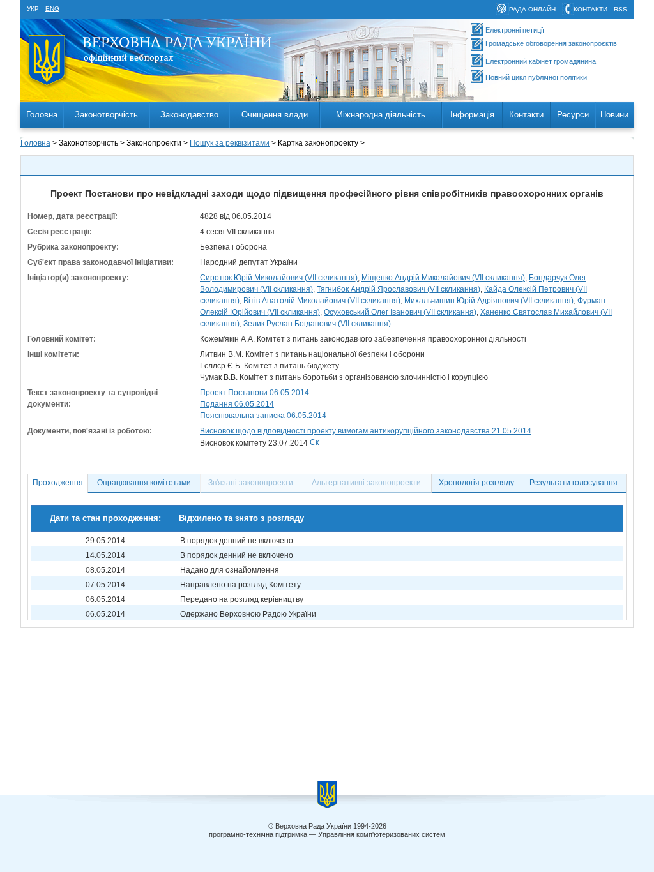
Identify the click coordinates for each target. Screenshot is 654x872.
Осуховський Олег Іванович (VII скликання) (400, 312)
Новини (614, 114)
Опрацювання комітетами (144, 482)
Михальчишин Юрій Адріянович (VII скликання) (489, 300)
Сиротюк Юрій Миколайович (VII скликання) (279, 277)
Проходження (58, 482)
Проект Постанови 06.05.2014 (254, 392)
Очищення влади (274, 114)
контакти (590, 9)
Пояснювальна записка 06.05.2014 (263, 415)
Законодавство (189, 114)
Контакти (526, 114)
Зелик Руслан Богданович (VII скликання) (317, 323)
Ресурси (573, 114)
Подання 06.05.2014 (237, 404)
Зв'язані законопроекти (250, 482)
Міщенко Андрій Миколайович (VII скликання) (443, 277)
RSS (620, 9)
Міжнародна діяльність (380, 114)
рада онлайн (532, 9)
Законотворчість (106, 114)
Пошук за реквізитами (230, 143)
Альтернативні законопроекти (366, 482)
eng (52, 8)
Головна (41, 114)
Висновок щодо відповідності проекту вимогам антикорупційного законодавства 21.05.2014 (365, 430)
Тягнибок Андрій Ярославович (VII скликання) (398, 289)
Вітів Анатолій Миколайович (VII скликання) (321, 300)
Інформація (472, 114)
